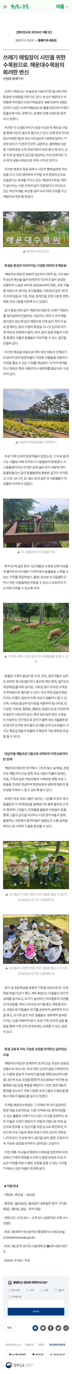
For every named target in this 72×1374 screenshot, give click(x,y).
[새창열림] (35, 1328)
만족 (32, 1290)
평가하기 (36, 1311)
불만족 (61, 1290)
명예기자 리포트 (47, 40)
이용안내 (29, 1344)
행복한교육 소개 (13, 1344)
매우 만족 (15, 1290)
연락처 (41, 1344)
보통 (46, 1290)
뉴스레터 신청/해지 (19, 1354)
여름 (60, 6)
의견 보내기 (39, 1354)
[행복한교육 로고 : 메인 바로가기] (21, 7)
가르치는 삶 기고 (59, 1354)
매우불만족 (16, 1296)
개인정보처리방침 (57, 1344)
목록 (9, 1327)
